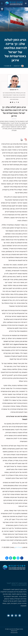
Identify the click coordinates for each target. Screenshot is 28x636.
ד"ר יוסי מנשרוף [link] (17, 66)
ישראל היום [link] (18, 547)
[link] (2, 9)
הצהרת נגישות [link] (14, 631)
